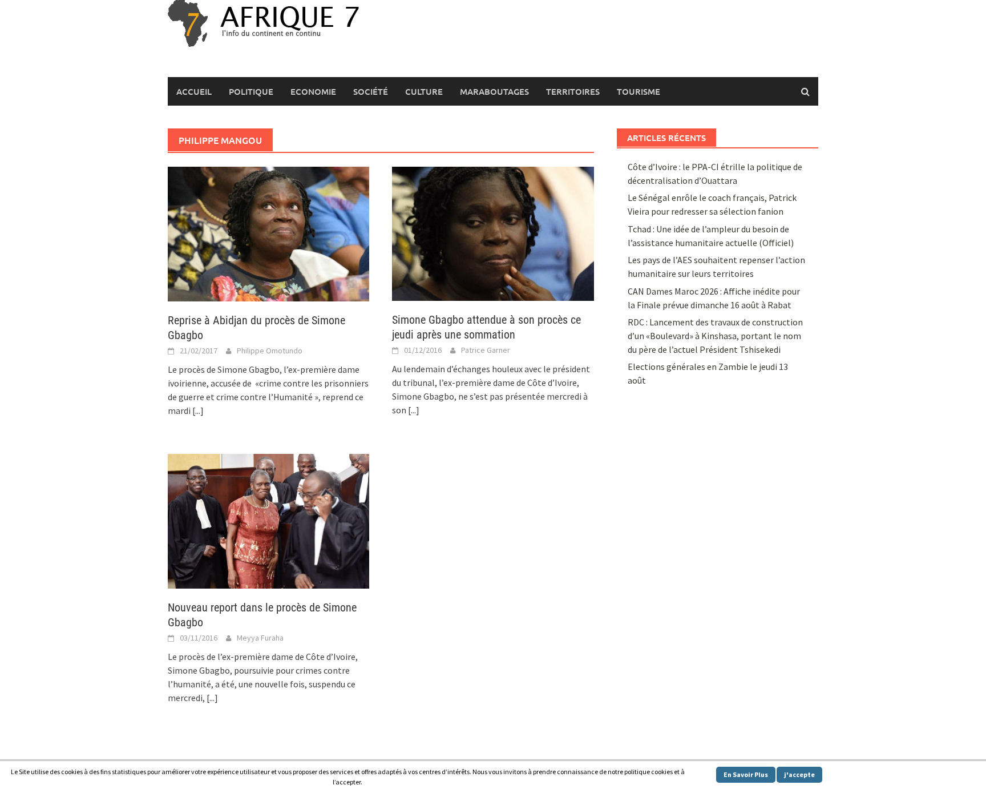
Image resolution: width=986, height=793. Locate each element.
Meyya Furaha (260, 638)
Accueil (194, 91)
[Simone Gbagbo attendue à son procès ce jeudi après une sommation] (492, 233)
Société (370, 91)
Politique (251, 91)
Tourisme (638, 91)
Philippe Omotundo (269, 350)
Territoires (573, 91)
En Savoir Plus (746, 774)
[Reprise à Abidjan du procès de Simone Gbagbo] (268, 233)
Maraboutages (494, 91)
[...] (198, 410)
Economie (313, 91)
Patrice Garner (485, 350)
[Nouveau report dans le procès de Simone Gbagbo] (268, 520)
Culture (424, 91)
